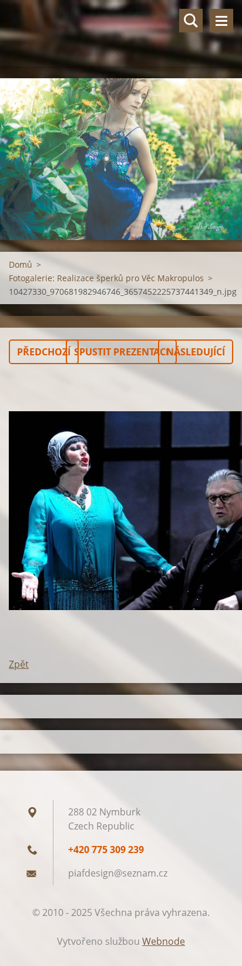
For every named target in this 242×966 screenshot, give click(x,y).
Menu (221, 20)
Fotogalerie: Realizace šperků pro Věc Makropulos (106, 278)
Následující (195, 351)
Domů (20, 264)
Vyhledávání (191, 20)
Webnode (163, 941)
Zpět (19, 664)
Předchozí (43, 351)
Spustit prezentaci (121, 351)
